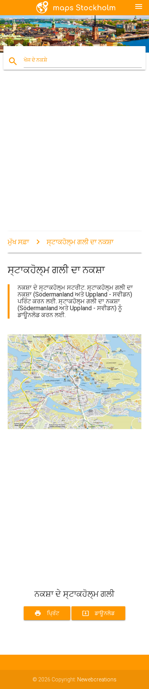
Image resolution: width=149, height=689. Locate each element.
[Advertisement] (74, 157)
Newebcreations (97, 679)
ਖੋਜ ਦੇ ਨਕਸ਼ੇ (35, 60)
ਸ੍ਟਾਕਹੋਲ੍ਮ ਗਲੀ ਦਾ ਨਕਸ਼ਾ (80, 242)
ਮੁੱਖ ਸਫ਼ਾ (18, 242)
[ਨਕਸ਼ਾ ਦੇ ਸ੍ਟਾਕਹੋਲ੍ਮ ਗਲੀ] (75, 427)
